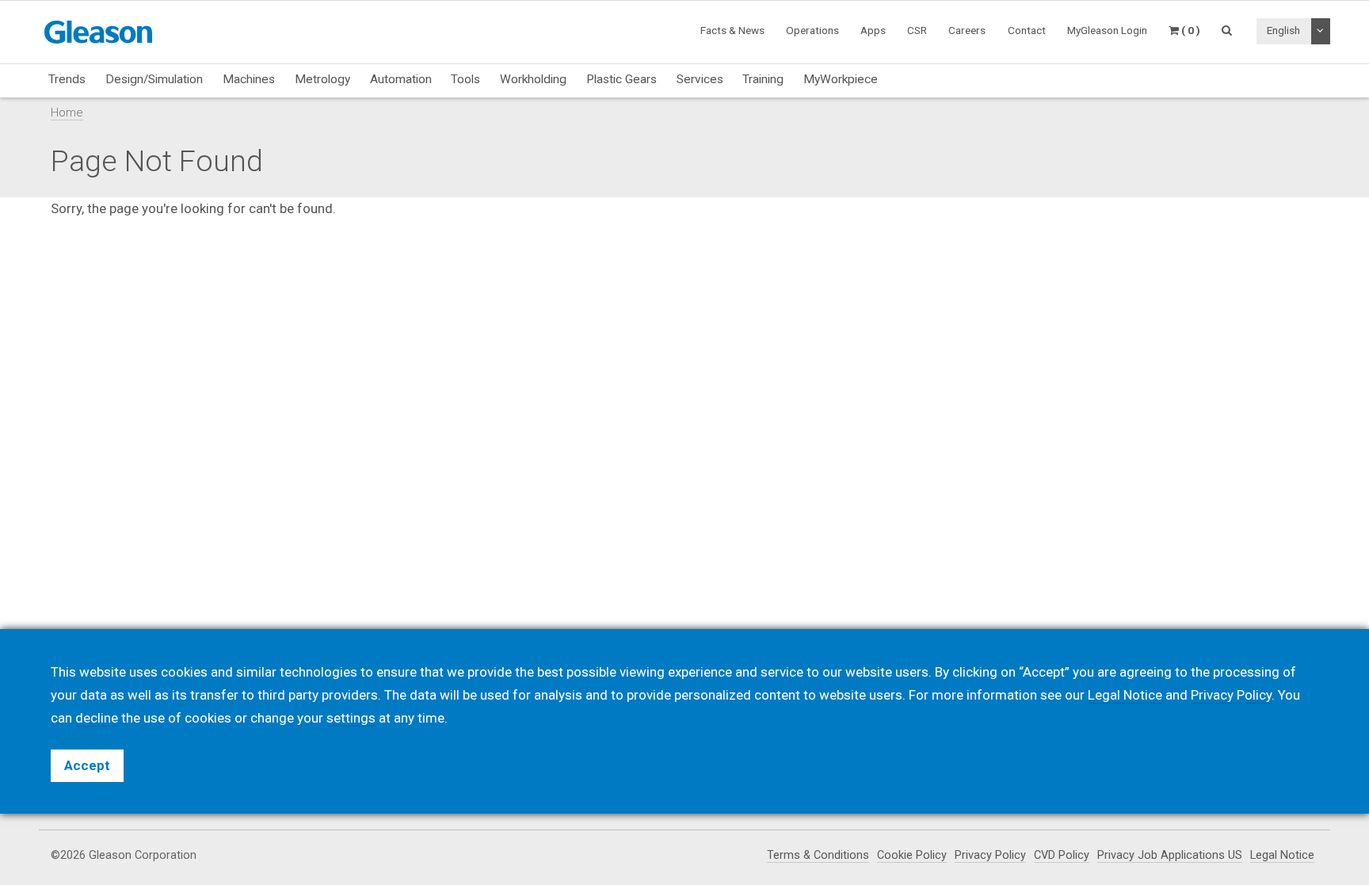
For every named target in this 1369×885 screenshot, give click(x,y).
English (1283, 30)
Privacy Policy (990, 855)
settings (351, 718)
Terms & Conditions (818, 855)
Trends (67, 79)
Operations (812, 30)
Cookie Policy (912, 855)
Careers (967, 30)
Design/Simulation (154, 79)
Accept (87, 765)
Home (67, 112)
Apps (873, 30)
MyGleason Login (1107, 30)
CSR (917, 30)
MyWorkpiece (840, 79)
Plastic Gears (621, 79)
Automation (401, 79)
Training (763, 79)
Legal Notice (1282, 855)
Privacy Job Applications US (1169, 855)
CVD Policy (1061, 855)
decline (96, 718)
